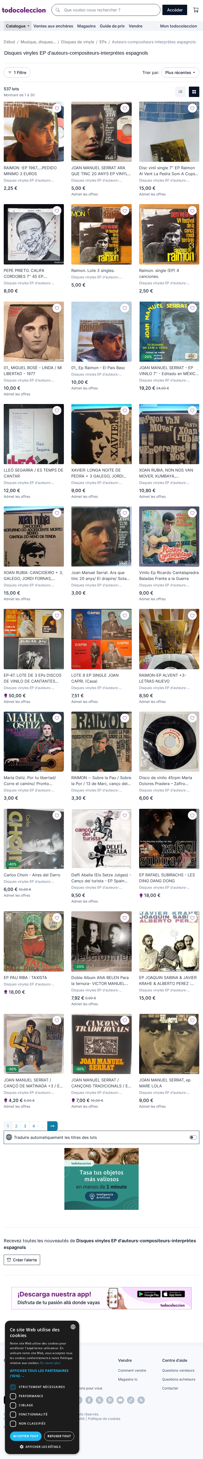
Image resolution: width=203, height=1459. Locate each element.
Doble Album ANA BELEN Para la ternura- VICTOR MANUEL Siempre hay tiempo (100, 980)
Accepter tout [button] (25, 1436)
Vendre (135, 26)
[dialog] (42, 1387)
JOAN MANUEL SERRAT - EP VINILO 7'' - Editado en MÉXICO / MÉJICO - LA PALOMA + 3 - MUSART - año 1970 (169, 371)
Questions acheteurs (178, 1379)
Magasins (86, 26)
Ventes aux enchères (53, 26)
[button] (42, 1373)
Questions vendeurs (178, 1370)
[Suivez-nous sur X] (99, 1400)
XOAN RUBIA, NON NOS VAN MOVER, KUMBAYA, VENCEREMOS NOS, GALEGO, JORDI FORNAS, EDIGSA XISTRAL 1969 (167, 473)
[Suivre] (56, 108)
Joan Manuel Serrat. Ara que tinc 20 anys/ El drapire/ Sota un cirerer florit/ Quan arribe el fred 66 (99, 575)
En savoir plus (50, 1363)
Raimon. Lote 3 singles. (93, 270)
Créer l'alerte (25, 1259)
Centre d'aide (174, 1360)
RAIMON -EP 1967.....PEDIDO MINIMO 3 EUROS (30, 170)
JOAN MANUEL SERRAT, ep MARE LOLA (165, 1082)
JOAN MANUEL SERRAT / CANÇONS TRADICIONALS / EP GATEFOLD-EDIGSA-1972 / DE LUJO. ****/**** (100, 1083)
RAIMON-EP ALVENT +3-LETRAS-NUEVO (162, 678)
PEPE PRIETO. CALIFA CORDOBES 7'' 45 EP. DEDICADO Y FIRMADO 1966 (31, 273)
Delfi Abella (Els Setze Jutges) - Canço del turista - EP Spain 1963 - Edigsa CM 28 (101, 878)
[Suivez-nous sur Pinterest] (110, 1400)
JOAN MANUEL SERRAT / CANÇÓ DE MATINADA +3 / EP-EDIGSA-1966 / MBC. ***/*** (34, 1083)
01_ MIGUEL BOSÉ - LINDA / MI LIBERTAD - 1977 (33, 370)
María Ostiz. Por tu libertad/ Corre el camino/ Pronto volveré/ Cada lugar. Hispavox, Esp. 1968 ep (32, 781)
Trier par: (150, 72)
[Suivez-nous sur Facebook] (89, 1400)
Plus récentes (178, 72)
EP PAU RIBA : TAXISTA (25, 977)
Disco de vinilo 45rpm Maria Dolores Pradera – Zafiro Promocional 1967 (165, 781)
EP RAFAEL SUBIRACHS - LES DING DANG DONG (167, 877)
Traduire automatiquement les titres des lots (55, 1137)
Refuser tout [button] (59, 1436)
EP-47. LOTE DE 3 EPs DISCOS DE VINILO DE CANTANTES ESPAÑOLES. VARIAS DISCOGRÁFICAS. (32, 678)
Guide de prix (112, 26)
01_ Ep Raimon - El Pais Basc (98, 367)
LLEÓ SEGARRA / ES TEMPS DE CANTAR (33, 473)
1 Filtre (20, 72)
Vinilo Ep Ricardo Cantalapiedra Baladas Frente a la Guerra (169, 575)
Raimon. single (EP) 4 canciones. (159, 273)
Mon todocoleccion (178, 26)
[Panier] (196, 10)
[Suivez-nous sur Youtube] (120, 1400)
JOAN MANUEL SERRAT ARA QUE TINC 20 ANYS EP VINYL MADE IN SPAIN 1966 (99, 171)
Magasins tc (128, 1379)
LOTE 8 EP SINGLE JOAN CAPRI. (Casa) (95, 678)
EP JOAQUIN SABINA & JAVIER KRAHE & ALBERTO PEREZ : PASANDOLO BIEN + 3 (168, 980)
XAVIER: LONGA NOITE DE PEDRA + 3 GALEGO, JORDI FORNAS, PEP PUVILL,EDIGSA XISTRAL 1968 (99, 473)
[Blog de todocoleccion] (141, 1400)
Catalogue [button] (16, 26)
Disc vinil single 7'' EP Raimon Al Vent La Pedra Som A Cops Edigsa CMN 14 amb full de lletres (167, 171)
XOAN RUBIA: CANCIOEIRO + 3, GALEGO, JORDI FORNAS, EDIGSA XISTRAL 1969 (33, 575)
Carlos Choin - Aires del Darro (32, 874)
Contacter (170, 1388)
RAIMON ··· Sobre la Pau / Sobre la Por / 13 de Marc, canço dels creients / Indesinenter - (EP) (101, 781)
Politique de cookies (104, 1418)
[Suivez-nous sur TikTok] (130, 1400)
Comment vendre (132, 1370)
